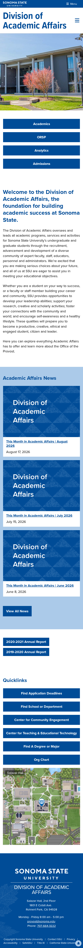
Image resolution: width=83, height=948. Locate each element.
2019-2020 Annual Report (26, 651)
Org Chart (41, 759)
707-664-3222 (46, 926)
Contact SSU (55, 939)
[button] (78, 943)
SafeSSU (27, 943)
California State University (64, 943)
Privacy (71, 939)
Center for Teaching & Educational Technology (41, 733)
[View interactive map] (41, 806)
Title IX (41, 943)
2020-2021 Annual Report (26, 641)
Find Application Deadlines (41, 693)
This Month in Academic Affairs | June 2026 (40, 585)
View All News (17, 611)
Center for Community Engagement (41, 719)
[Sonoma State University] (15, 4)
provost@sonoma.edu (41, 921)
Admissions (41, 163)
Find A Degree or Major (41, 746)
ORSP (41, 137)
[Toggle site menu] (77, 20)
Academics (41, 123)
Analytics (41, 150)
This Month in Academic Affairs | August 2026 (37, 443)
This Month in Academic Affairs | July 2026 (39, 515)
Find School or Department (41, 706)
